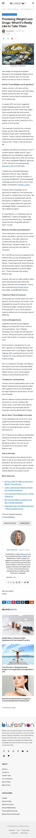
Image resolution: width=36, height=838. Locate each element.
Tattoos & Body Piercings (9, 811)
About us (4, 769)
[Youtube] (25, 582)
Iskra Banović (10, 31)
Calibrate (5, 353)
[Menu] (3, 3)
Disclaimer (12, 830)
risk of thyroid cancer (20, 287)
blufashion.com (11, 577)
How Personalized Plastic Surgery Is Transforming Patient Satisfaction (16, 700)
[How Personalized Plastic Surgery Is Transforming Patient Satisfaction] (18, 685)
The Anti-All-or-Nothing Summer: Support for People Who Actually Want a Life (18, 669)
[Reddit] (19, 582)
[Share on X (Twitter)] (8, 38)
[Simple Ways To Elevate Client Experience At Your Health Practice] (18, 625)
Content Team (6, 775)
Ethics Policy (24, 833)
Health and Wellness (13, 9)
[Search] (33, 3)
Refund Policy (6, 785)
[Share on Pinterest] (12, 38)
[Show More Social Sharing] (16, 38)
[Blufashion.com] (18, 3)
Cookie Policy (14, 833)
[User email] (28, 582)
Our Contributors (7, 779)
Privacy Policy (25, 830)
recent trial (6, 179)
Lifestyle (4, 798)
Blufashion (25, 554)
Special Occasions (8, 804)
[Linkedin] (14, 582)
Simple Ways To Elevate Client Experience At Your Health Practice (16, 639)
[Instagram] (11, 582)
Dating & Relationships (9, 808)
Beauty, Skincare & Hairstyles (11, 814)
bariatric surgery (24, 185)
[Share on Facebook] (4, 38)
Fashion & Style (6, 801)
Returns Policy (6, 782)
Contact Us (5, 772)
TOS (18, 830)
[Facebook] (8, 582)
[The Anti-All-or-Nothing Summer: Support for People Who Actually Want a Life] (18, 654)
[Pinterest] (17, 582)
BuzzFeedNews (9, 517)
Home (3, 9)
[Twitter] (22, 582)
